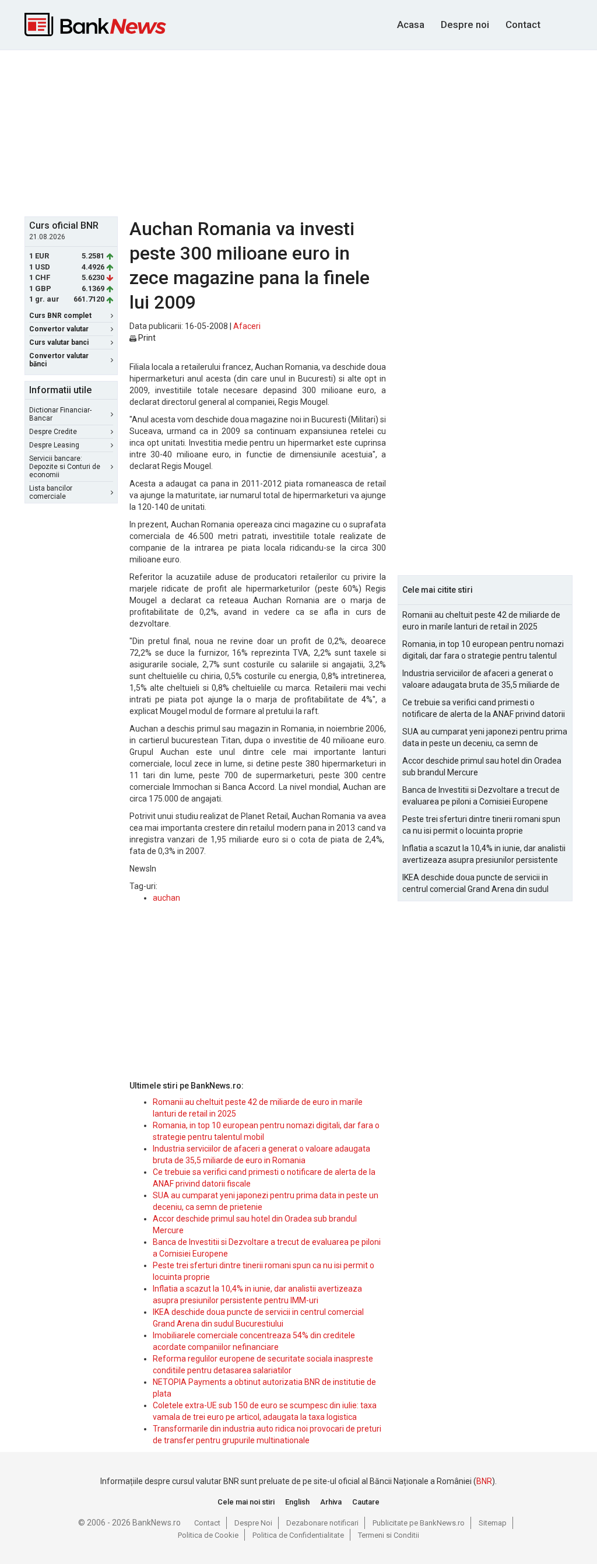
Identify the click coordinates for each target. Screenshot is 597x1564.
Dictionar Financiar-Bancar (60, 414)
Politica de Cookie (208, 1535)
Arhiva (331, 1501)
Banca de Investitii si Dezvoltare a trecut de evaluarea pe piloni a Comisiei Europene (481, 795)
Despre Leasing (54, 445)
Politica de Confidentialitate (298, 1535)
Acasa (410, 24)
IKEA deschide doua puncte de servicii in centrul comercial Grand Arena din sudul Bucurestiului (475, 884)
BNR (484, 1481)
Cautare (366, 1501)
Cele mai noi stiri (246, 1501)
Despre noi (465, 24)
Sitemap (493, 1522)
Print (146, 337)
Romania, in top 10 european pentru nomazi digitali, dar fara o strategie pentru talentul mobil (483, 650)
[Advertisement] (307, 132)
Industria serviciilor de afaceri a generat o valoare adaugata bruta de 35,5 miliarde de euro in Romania (481, 680)
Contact (522, 24)
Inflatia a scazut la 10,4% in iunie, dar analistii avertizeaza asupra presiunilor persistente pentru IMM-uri (484, 855)
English (297, 1501)
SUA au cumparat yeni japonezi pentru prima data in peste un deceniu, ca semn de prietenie (484, 738)
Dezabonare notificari (322, 1522)
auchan (166, 897)
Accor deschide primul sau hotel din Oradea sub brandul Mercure (481, 766)
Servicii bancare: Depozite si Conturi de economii (64, 466)
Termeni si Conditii (388, 1535)
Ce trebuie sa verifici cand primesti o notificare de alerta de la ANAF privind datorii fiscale (483, 709)
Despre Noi (253, 1522)
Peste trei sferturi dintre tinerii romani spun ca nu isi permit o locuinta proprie (481, 824)
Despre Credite (53, 432)
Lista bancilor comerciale (50, 492)
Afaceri (247, 326)
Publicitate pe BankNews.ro (419, 1522)
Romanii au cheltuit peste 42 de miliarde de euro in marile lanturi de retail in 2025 (481, 620)
